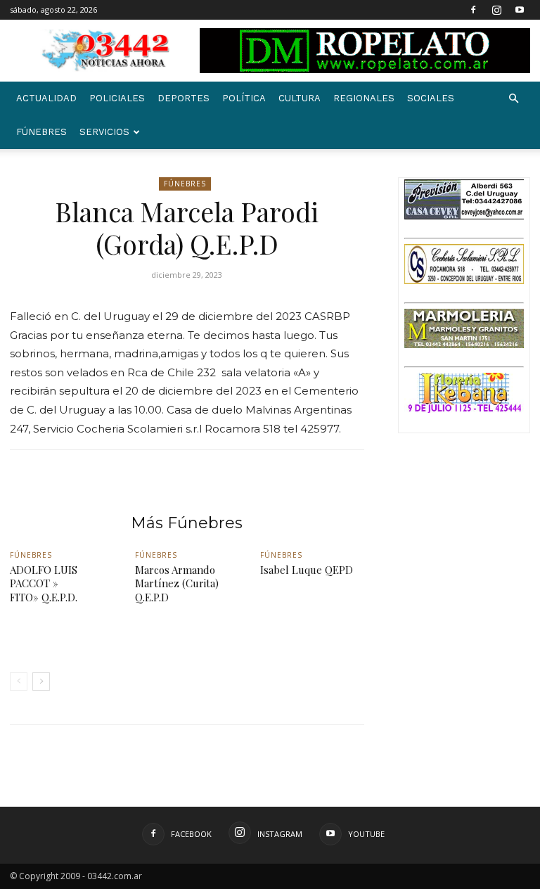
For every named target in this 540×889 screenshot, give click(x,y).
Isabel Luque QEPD (306, 570)
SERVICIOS (104, 132)
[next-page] (41, 681)
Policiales (117, 98)
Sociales (430, 98)
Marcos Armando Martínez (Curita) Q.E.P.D (177, 583)
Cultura (299, 98)
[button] (513, 98)
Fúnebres (41, 132)
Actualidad (46, 98)
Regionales (363, 98)
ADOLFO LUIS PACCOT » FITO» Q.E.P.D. (43, 583)
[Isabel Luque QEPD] (312, 621)
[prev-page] (18, 681)
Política (244, 98)
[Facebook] (473, 10)
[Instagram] (496, 10)
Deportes (184, 98)
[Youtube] (519, 10)
